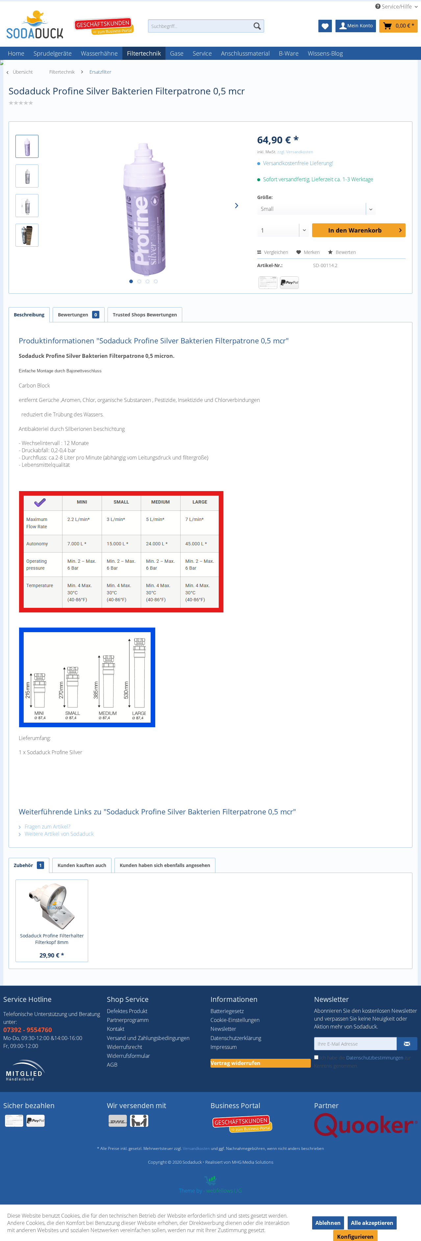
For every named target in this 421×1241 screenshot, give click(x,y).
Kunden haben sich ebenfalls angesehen (165, 865)
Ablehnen (328, 1223)
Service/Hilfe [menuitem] (397, 6)
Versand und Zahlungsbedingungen (148, 1038)
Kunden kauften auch (82, 865)
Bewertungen (77, 314)
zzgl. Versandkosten (295, 152)
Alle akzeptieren (372, 1223)
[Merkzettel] (325, 26)
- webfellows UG (222, 1190)
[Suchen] (257, 26)
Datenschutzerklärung (235, 1038)
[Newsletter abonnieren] (407, 1043)
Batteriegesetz (227, 1011)
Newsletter (223, 1028)
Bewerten (345, 252)
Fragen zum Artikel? (46, 826)
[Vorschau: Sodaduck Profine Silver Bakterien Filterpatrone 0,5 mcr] (26, 146)
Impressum (223, 1047)
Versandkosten (196, 1148)
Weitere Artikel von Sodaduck (58, 833)
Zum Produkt (52, 894)
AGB (112, 1064)
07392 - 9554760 (27, 1030)
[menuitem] (206, 29)
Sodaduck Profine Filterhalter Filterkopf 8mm (52, 938)
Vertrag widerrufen (235, 1063)
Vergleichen (275, 252)
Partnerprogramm (128, 1020)
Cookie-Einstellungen (235, 1020)
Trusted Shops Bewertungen (145, 314)
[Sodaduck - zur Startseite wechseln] (35, 24)
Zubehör (28, 865)
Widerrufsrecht (124, 1047)
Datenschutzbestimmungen (374, 1058)
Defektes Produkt (127, 1011)
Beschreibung (29, 314)
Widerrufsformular (128, 1055)
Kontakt (115, 1028)
